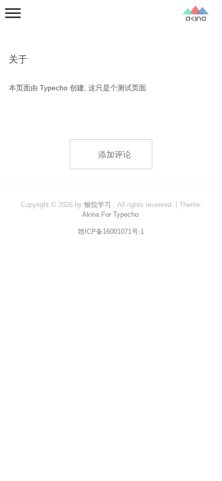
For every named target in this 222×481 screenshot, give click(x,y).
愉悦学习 (97, 205)
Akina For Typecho (110, 214)
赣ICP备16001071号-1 (111, 231)
